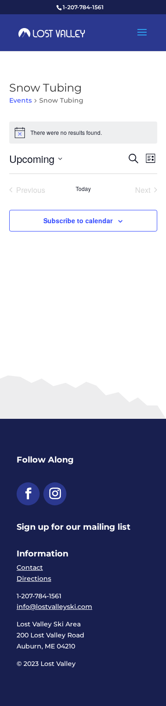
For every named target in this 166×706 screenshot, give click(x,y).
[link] (51, 32)
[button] (142, 38)
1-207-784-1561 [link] (83, 7)
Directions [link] (34, 578)
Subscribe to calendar (78, 220)
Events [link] (20, 100)
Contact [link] (30, 567)
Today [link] (83, 188)
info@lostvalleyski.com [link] (54, 606)
